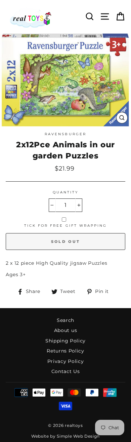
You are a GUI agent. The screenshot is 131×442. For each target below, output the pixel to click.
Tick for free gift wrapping (65, 225)
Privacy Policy (65, 361)
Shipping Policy (65, 340)
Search (65, 320)
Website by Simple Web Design (65, 436)
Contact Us (65, 371)
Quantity (65, 192)
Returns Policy (65, 351)
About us (65, 330)
